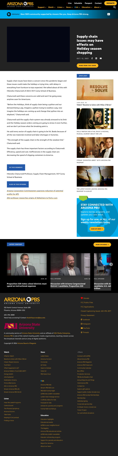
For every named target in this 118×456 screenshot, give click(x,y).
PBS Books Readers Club (85, 377)
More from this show (87, 65)
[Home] (20, 4)
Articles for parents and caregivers (52, 406)
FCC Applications (87, 307)
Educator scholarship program (50, 437)
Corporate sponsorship (84, 404)
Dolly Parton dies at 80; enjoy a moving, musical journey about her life (93, 133)
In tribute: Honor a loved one (86, 407)
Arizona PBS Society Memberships (88, 395)
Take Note (7, 415)
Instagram (86, 324)
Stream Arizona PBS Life (11, 389)
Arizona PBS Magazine (84, 362)
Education (45, 415)
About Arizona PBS (83, 359)
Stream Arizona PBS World (12, 392)
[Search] (114, 7)
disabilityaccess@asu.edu (36, 318)
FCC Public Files (87, 302)
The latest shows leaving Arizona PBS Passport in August (92, 190)
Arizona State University (31, 333)
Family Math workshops (48, 409)
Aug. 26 (82, 102)
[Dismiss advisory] (108, 14)
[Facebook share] (93, 58)
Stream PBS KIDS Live (47, 388)
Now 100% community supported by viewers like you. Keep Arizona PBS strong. (55, 14)
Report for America (47, 443)
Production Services (83, 374)
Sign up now (96, 229)
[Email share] (102, 58)
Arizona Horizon (46, 359)
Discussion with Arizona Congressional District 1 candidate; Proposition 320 (67, 285)
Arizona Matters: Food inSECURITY (15, 371)
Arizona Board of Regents (26, 343)
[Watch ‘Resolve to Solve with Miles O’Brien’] (95, 81)
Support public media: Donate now (88, 392)
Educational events (47, 422)
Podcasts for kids (46, 403)
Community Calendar (84, 368)
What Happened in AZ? (11, 368)
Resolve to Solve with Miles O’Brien (15, 359)
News (43, 352)
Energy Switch (8, 374)
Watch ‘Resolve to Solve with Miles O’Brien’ (94, 105)
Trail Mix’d (7, 365)
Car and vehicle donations (85, 413)
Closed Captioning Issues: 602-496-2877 (96, 311)
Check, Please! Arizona (11, 362)
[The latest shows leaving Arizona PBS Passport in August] (95, 167)
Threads (85, 332)
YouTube (86, 328)
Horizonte (44, 362)
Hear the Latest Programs (12, 403)
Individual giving (82, 401)
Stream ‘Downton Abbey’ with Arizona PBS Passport (94, 161)
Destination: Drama (10, 380)
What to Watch (9, 356)
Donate (86, 298)
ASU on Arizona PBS (10, 386)
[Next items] (111, 264)
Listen (6, 399)
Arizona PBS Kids (46, 385)
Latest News (45, 356)
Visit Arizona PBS (82, 383)
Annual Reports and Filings (85, 380)
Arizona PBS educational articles (51, 431)
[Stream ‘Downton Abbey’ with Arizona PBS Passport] (95, 138)
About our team (46, 446)
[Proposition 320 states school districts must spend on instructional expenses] (27, 254)
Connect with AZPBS (83, 356)
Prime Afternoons (10, 383)
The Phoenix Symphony (11, 409)
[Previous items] (7, 264)
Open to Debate (46, 368)
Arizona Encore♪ (9, 411)
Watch (6, 352)
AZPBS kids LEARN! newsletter (50, 394)
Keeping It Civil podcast (11, 417)
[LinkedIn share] (97, 58)
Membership (81, 398)
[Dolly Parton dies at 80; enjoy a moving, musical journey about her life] (95, 109)
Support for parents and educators (52, 440)
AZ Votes (43, 365)
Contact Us (80, 386)
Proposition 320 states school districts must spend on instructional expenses (27, 285)
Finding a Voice (9, 421)
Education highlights (47, 419)
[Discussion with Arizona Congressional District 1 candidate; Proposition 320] (70, 254)
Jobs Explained (8, 377)
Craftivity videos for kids (48, 400)
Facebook (86, 319)
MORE (101, 244)
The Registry (45, 428)
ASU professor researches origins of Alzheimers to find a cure (32, 198)
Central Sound (8, 405)
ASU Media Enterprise (62, 333)
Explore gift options (83, 389)
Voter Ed (43, 371)
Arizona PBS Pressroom (85, 365)
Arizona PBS (8, 336)
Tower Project (81, 410)
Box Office (80, 371)
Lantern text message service (50, 397)
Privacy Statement (87, 315)
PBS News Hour (46, 374)
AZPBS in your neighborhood (50, 425)
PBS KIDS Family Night (48, 391)
